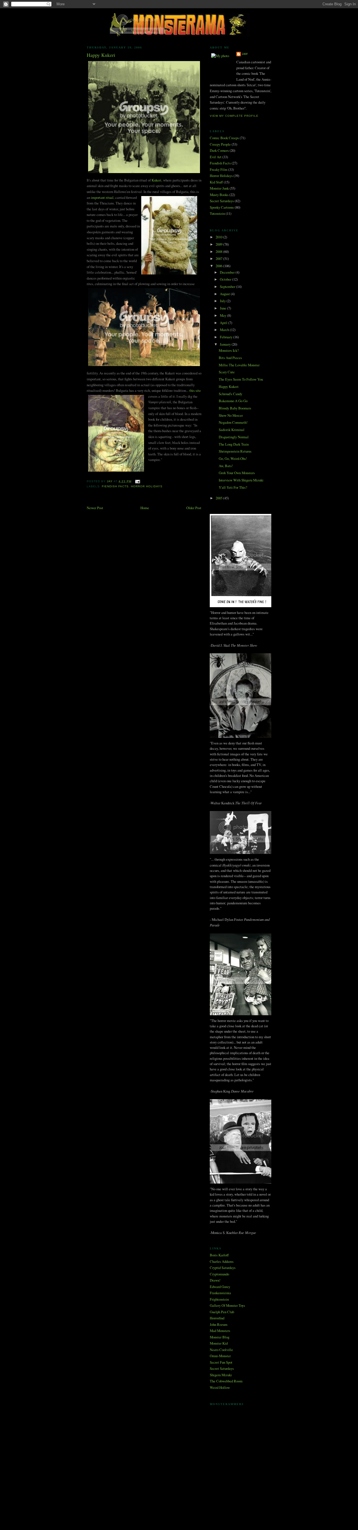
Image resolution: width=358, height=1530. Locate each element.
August (225, 293)
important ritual (102, 197)
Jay (245, 53)
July (223, 300)
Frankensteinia (220, 1292)
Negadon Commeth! (233, 422)
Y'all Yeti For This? (233, 487)
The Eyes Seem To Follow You (241, 379)
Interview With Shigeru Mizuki (241, 480)
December (227, 272)
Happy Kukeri (229, 386)
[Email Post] (137, 481)
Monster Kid (219, 1343)
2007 (219, 258)
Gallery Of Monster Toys (227, 1305)
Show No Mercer (231, 415)
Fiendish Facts (115, 486)
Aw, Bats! (226, 465)
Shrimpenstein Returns (235, 451)
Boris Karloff (219, 1254)
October (226, 279)
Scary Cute (227, 371)
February (226, 336)
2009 (219, 244)
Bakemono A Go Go (233, 400)
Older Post (193, 507)
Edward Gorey (220, 1286)
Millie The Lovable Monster (239, 364)
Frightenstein (219, 1299)
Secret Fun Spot (221, 1362)
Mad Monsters (220, 1330)
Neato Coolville (221, 1349)
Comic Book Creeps (224, 137)
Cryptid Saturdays (222, 1267)
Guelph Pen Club (222, 1311)
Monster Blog (219, 1337)
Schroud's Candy (230, 393)
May (223, 315)
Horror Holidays (146, 486)
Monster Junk (219, 188)
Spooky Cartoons (222, 207)
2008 (219, 251)
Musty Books (219, 194)
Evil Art (216, 156)
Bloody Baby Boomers (235, 408)
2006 (219, 265)
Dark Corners (219, 150)
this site (195, 390)
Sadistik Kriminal (231, 429)
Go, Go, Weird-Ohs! (233, 458)
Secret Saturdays (222, 200)
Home (144, 507)
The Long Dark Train (234, 444)
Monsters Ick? (229, 350)
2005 (219, 497)
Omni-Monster (220, 1355)
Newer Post (95, 507)
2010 (219, 236)
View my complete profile (234, 115)
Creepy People (220, 144)
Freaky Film (218, 169)
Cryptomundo (219, 1274)
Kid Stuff (216, 182)
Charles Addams (222, 1261)
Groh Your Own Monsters (237, 472)
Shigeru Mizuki (221, 1374)
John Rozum (218, 1324)
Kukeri (156, 180)
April (224, 322)
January (226, 344)
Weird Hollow (220, 1387)
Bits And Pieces (230, 357)
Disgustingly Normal (234, 436)
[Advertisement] (179, 1480)
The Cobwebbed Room (226, 1381)
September (228, 286)
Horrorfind (217, 1318)
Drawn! (215, 1280)
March (225, 329)
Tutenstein (217, 213)
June (223, 308)
